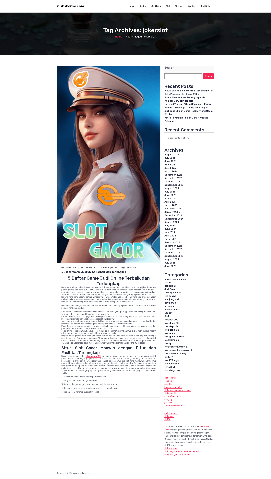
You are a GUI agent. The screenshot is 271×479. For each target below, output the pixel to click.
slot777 (168, 357)
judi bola (168, 402)
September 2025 (173, 185)
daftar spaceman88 (173, 406)
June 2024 (170, 229)
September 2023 (173, 256)
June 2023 (170, 266)
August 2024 (171, 222)
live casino (170, 296)
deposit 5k (170, 286)
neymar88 (170, 302)
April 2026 (170, 168)
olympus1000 (171, 309)
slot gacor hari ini (174, 336)
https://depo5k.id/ (172, 396)
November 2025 (173, 178)
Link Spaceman (172, 292)
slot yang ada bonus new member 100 (181, 451)
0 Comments (130, 267)
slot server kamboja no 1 (178, 350)
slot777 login (171, 360)
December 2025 (173, 174)
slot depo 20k (172, 323)
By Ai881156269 (88, 267)
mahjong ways (171, 413)
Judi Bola (156, 6)
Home (131, 6)
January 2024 (172, 242)
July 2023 (169, 262)
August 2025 (171, 188)
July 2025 (169, 191)
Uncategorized (110, 267)
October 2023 (172, 252)
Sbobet (191, 6)
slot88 (167, 419)
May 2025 (169, 198)
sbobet (168, 313)
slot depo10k (171, 329)
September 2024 (173, 218)
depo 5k (168, 381)
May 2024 (169, 232)
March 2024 (171, 239)
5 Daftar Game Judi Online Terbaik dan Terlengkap (93, 272)
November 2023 (173, 249)
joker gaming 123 (93, 356)
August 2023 (171, 259)
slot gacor (170, 333)
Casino (142, 6)
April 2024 (170, 235)
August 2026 (171, 154)
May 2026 (169, 164)
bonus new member (175, 279)
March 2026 (171, 171)
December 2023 (173, 246)
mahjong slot (171, 299)
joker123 (168, 384)
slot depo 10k (170, 378)
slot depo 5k (171, 326)
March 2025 (170, 205)
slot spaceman (171, 448)
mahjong (168, 399)
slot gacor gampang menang (177, 390)
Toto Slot (169, 367)
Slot (168, 6)
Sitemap (179, 6)
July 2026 (169, 158)
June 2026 (170, 161)
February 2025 (172, 208)
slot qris (169, 343)
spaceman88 (171, 363)
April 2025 (170, 202)
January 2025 (172, 212)
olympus (169, 306)
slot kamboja (171, 340)
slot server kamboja (175, 346)
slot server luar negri (176, 353)
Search (169, 67)
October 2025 (172, 181)
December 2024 (173, 215)
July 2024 (169, 225)
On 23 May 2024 (68, 267)
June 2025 (170, 195)
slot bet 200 (171, 319)
